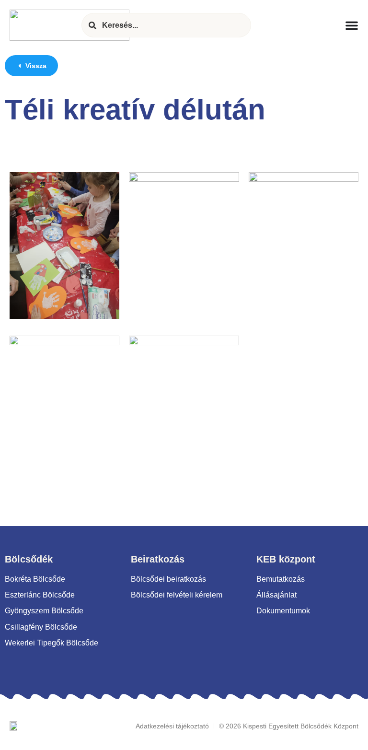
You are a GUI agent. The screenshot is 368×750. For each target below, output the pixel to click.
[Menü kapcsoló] (351, 25)
